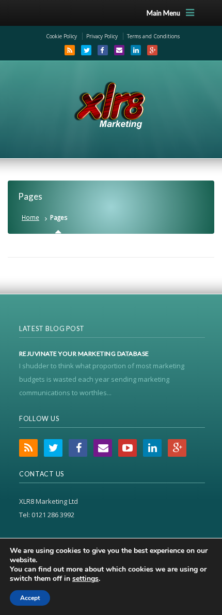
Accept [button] (30, 598)
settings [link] (85, 578)
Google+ (152, 50)
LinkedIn (136, 50)
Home (30, 217)
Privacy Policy (102, 36)
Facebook (103, 50)
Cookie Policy (61, 36)
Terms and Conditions (153, 36)
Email (119, 50)
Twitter (86, 50)
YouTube (127, 448)
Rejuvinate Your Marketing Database (84, 353)
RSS (70, 50)
